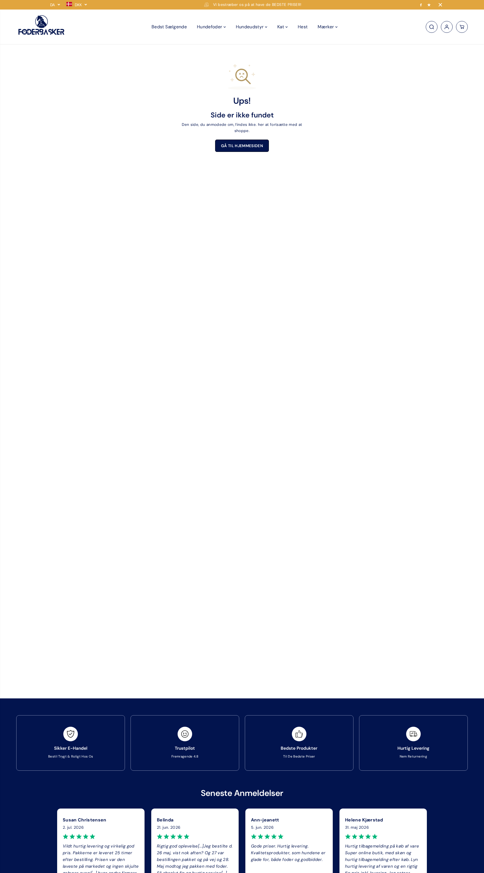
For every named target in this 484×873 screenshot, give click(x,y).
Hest (303, 27)
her (261, 124)
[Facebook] (421, 4)
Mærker (326, 27)
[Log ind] (447, 27)
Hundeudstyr (250, 27)
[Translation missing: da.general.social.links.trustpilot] (429, 4)
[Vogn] (462, 27)
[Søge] (432, 27)
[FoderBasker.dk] (41, 27)
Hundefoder (210, 27)
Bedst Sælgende (169, 27)
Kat (281, 27)
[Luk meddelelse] (440, 5)
